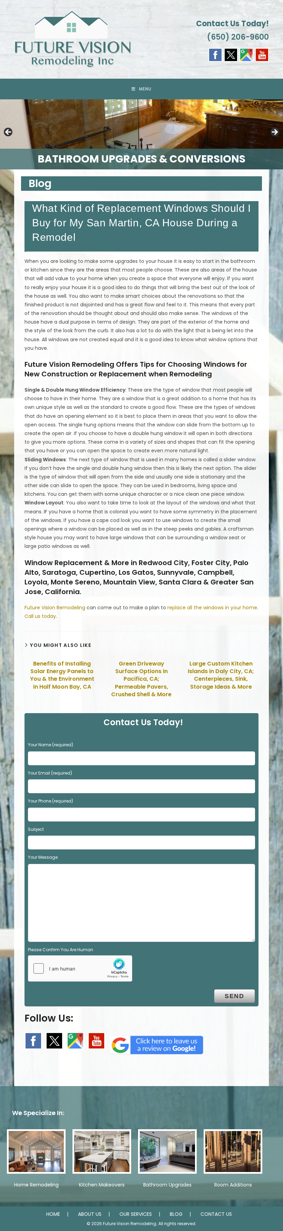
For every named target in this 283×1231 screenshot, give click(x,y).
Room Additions (233, 1184)
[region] (141, 134)
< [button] (8, 132)
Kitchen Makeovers (102, 1184)
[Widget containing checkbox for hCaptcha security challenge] (80, 968)
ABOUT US (89, 1214)
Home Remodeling (36, 1184)
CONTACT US (216, 1214)
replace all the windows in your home (212, 607)
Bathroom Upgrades (167, 1184)
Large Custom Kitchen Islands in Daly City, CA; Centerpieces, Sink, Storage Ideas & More (221, 675)
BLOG (176, 1214)
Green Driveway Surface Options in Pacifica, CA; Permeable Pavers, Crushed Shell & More (141, 679)
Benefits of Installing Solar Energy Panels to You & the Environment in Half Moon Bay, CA (62, 675)
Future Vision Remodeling (55, 607)
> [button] (274, 132)
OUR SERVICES (135, 1214)
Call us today (40, 616)
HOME (53, 1214)
